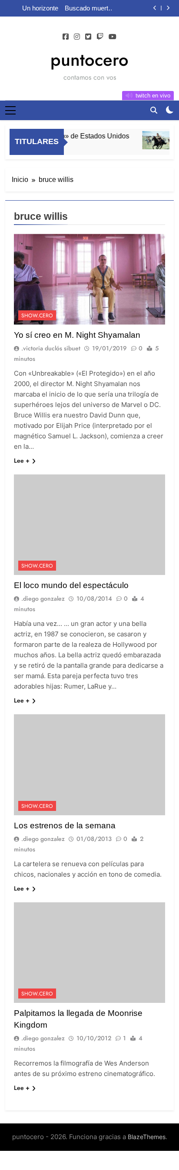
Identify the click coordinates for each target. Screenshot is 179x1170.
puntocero (89, 59)
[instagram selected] (77, 37)
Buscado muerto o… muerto (88, 8)
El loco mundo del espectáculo (71, 585)
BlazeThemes (147, 1136)
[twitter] (88, 37)
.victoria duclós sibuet (50, 348)
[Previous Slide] (155, 8)
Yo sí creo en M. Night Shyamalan (77, 335)
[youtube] (112, 37)
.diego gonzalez (43, 598)
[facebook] (65, 37)
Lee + (22, 460)
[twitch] (100, 37)
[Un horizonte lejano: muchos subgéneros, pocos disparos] (155, 140)
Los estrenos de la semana (65, 825)
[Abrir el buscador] (153, 110)
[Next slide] (168, 8)
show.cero (37, 315)
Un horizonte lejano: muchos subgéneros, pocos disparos (36, 8)
